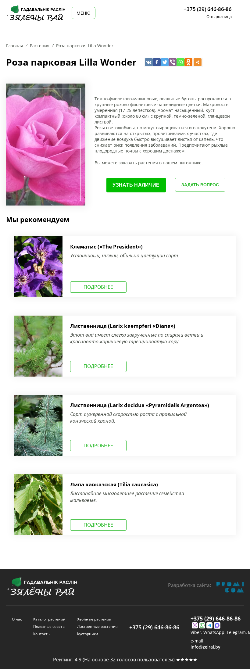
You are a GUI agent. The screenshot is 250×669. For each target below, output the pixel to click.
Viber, (197, 632)
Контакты (41, 633)
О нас (17, 619)
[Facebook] (157, 62)
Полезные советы (49, 626)
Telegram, (237, 632)
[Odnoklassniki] (188, 62)
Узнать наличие (135, 185)
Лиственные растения (97, 626)
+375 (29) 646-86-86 (208, 9)
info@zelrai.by (205, 647)
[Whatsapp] (180, 62)
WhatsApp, (215, 632)
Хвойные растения (94, 619)
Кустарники (87, 633)
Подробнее (98, 287)
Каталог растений (49, 619)
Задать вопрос (200, 184)
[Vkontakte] (149, 62)
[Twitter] (165, 62)
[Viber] (173, 62)
